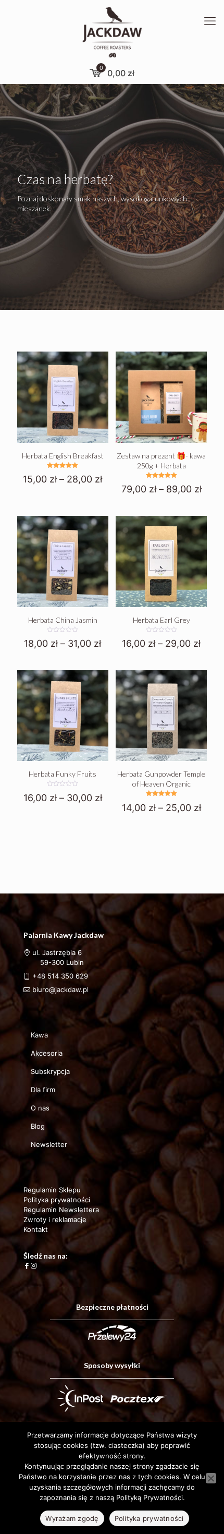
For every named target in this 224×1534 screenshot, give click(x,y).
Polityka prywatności (56, 1199)
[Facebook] (26, 1265)
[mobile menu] (210, 21)
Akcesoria (47, 1053)
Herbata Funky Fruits (62, 773)
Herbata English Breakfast (63, 455)
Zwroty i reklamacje (54, 1219)
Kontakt (35, 1229)
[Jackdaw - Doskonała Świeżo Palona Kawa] (112, 31)
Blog (38, 1126)
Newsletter (49, 1144)
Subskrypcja (50, 1071)
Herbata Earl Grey (161, 619)
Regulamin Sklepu (52, 1190)
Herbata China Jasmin (62, 619)
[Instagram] (33, 1265)
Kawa (39, 1035)
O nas (40, 1108)
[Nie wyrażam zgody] (211, 1478)
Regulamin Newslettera (61, 1209)
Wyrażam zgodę (71, 1518)
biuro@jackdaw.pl (59, 989)
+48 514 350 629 (60, 976)
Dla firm (43, 1089)
